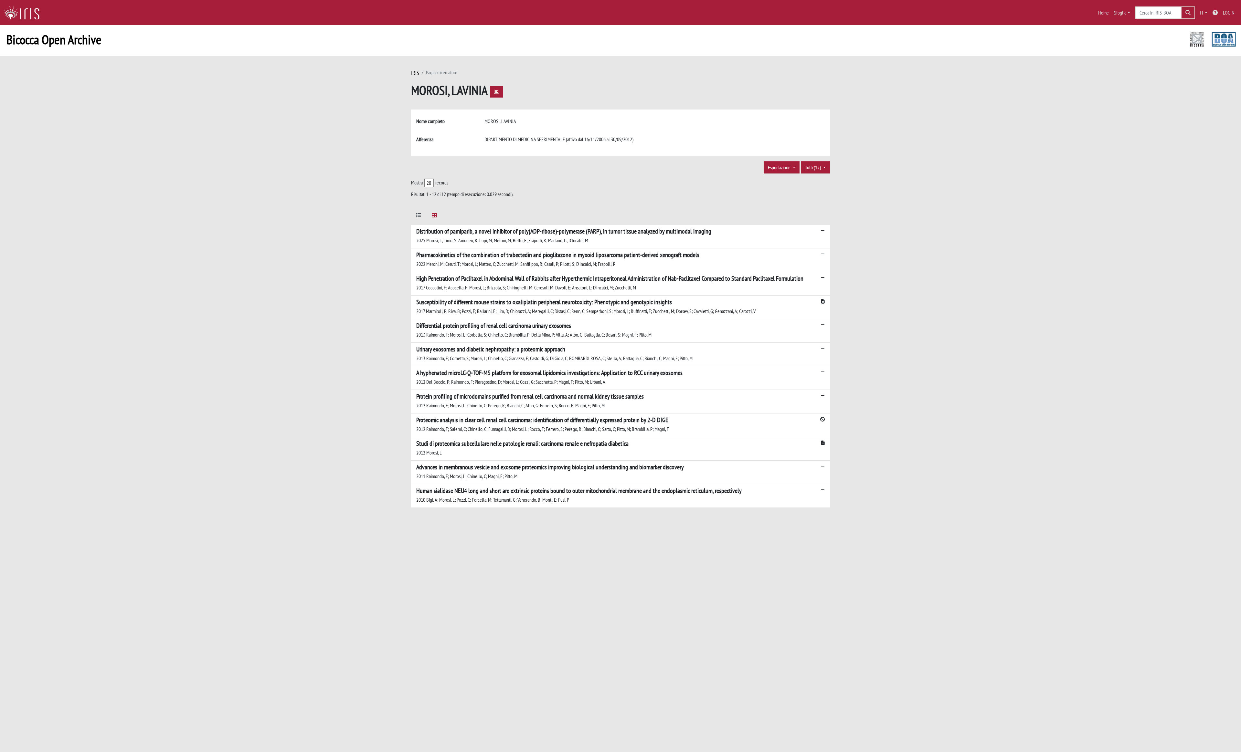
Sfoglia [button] (1120, 12)
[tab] (419, 216)
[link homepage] (24, 13)
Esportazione (779, 167)
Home (1103, 12)
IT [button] (1202, 12)
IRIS (415, 73)
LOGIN (1229, 12)
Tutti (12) (813, 167)
